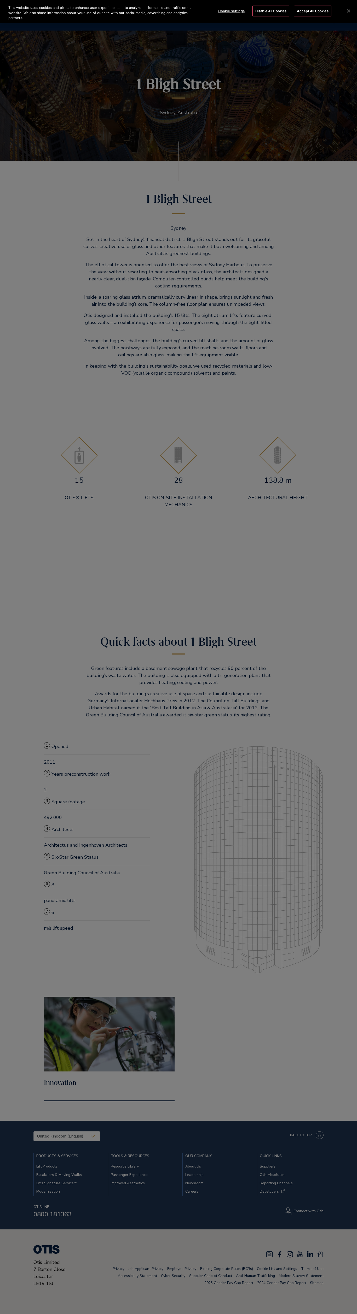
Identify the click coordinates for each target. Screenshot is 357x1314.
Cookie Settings (231, 11)
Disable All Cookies (270, 11)
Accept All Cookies (312, 11)
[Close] (348, 11)
